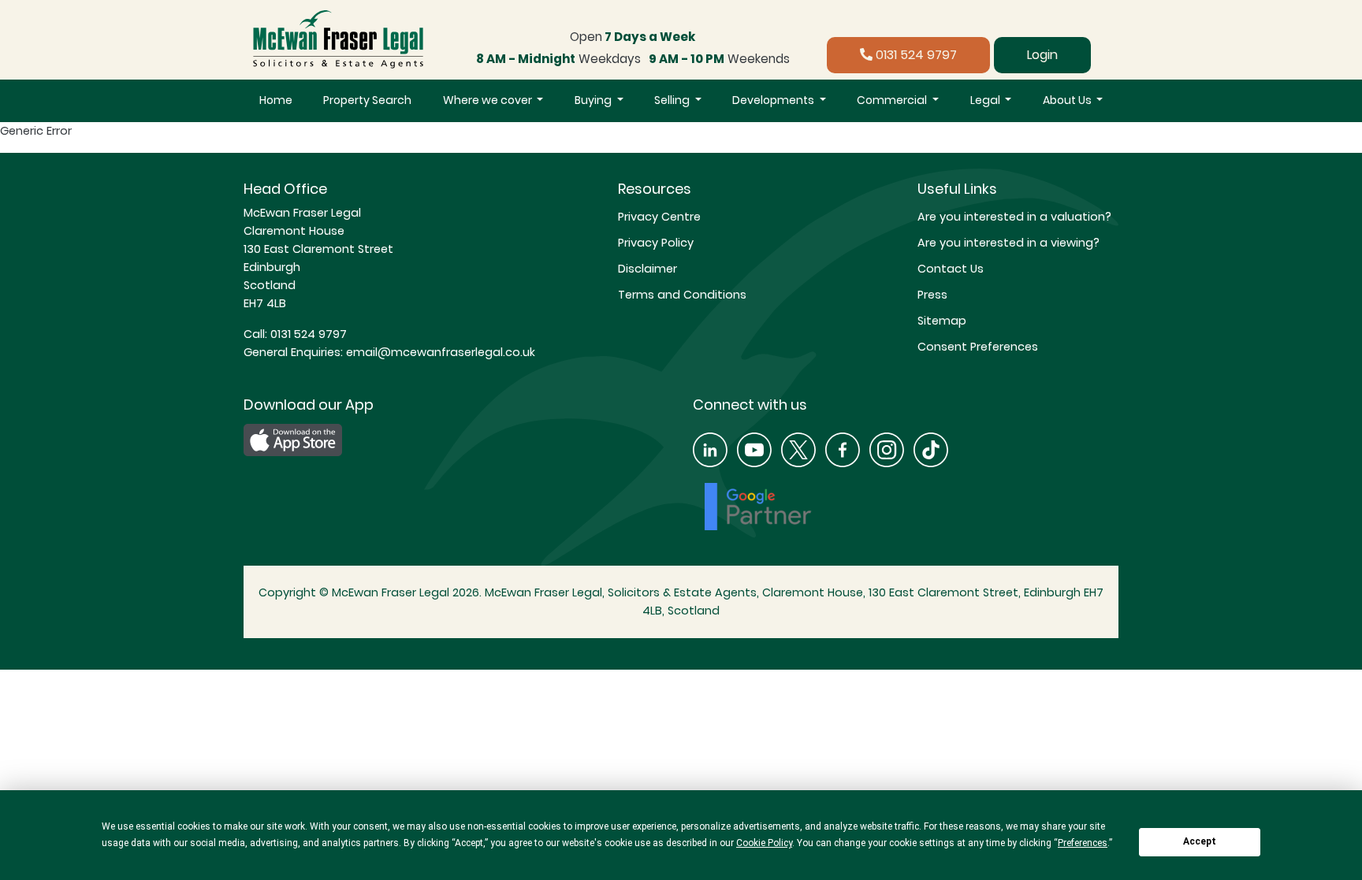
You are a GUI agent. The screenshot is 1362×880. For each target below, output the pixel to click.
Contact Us (950, 269)
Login (1042, 55)
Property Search (367, 100)
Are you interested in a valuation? (1014, 217)
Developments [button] (774, 100)
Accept (1199, 841)
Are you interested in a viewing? (1008, 243)
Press (932, 295)
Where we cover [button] (488, 100)
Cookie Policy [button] (764, 842)
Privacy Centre (659, 217)
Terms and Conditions (682, 295)
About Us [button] (1068, 100)
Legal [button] (986, 100)
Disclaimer (647, 269)
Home (275, 100)
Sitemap (941, 321)
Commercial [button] (893, 100)
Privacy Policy (656, 243)
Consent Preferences (977, 347)
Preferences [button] (1082, 842)
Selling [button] (673, 100)
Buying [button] (594, 100)
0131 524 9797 (915, 55)
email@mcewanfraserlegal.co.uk (439, 352)
